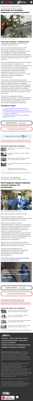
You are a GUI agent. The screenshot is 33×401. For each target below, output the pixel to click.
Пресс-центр (23, 340)
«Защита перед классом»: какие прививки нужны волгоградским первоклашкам (16, 272)
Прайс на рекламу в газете (18, 338)
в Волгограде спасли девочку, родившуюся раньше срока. (15, 258)
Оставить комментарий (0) (16, 129)
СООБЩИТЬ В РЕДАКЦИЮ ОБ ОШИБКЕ (13, 347)
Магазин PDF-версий (8, 342)
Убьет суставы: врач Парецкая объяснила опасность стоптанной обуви (18, 316)
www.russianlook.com (10, 39)
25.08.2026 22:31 (5, 177)
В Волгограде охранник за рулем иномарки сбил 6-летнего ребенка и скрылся (19, 159)
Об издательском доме (9, 340)
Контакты (4, 338)
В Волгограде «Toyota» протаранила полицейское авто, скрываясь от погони (15, 109)
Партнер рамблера (15, 393)
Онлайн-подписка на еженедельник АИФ (15, 345)
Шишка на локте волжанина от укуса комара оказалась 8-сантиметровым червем (19, 326)
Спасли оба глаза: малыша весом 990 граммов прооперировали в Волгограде (19, 321)
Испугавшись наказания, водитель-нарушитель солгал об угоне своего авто (18, 169)
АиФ (24, 211)
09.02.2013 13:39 (5, 6)
